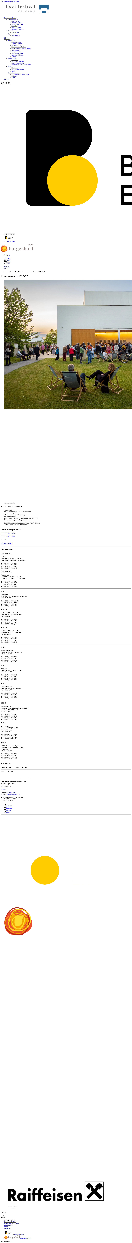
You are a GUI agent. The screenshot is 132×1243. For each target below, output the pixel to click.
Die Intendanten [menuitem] (16, 45)
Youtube (8, 262)
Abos (5, 268)
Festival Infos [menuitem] (12, 40)
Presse (6, 1226)
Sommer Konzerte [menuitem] (16, 27)
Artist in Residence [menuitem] (16, 43)
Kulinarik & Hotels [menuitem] (13, 73)
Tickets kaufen (10, 241)
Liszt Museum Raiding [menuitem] (17, 61)
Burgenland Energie (18, 1234)
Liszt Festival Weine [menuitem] (17, 53)
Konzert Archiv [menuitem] (15, 52)
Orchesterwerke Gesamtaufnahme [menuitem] (21, 48)
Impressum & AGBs (10, 1222)
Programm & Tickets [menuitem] (10, 18)
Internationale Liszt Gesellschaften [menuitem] (21, 64)
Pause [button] (2, 1215)
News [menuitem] (9, 66)
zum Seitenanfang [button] (6, 1241)
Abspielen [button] (3, 1214)
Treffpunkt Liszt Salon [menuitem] (17, 29)
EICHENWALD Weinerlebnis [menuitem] (20, 74)
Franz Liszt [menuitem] (14, 60)
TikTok (8, 263)
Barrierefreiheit (8, 1225)
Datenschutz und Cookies (11, 1223)
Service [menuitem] (10, 34)
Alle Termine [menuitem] (15, 32)
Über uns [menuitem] (7, 39)
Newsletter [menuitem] (14, 68)
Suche (12, 234)
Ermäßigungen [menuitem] (15, 35)
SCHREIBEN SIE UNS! (8, 533)
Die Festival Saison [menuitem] (13, 19)
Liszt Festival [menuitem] (15, 21)
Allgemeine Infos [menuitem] (16, 42)
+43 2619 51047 (6, 544)
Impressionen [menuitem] (15, 50)
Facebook (8, 258)
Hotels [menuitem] (13, 77)
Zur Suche (16, 1)
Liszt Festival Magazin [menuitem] (17, 69)
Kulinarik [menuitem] (14, 76)
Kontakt (3, 789)
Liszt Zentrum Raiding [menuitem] (17, 63)
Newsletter (7, 1228)
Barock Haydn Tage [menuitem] (17, 24)
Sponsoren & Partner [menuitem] (17, 55)
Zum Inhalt (4, 1)
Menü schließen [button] (5, 82)
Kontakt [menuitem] (6, 79)
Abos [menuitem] (5, 37)
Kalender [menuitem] (10, 31)
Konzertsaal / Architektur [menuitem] (18, 47)
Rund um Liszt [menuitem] (12, 58)
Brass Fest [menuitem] (14, 26)
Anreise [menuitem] (13, 56)
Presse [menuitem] (13, 71)
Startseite (6, 266)
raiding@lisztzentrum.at (13, 794)
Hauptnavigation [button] (5, 84)
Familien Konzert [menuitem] (16, 22)
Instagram (8, 260)
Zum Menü (10, 1)
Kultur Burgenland (25, 1238)
